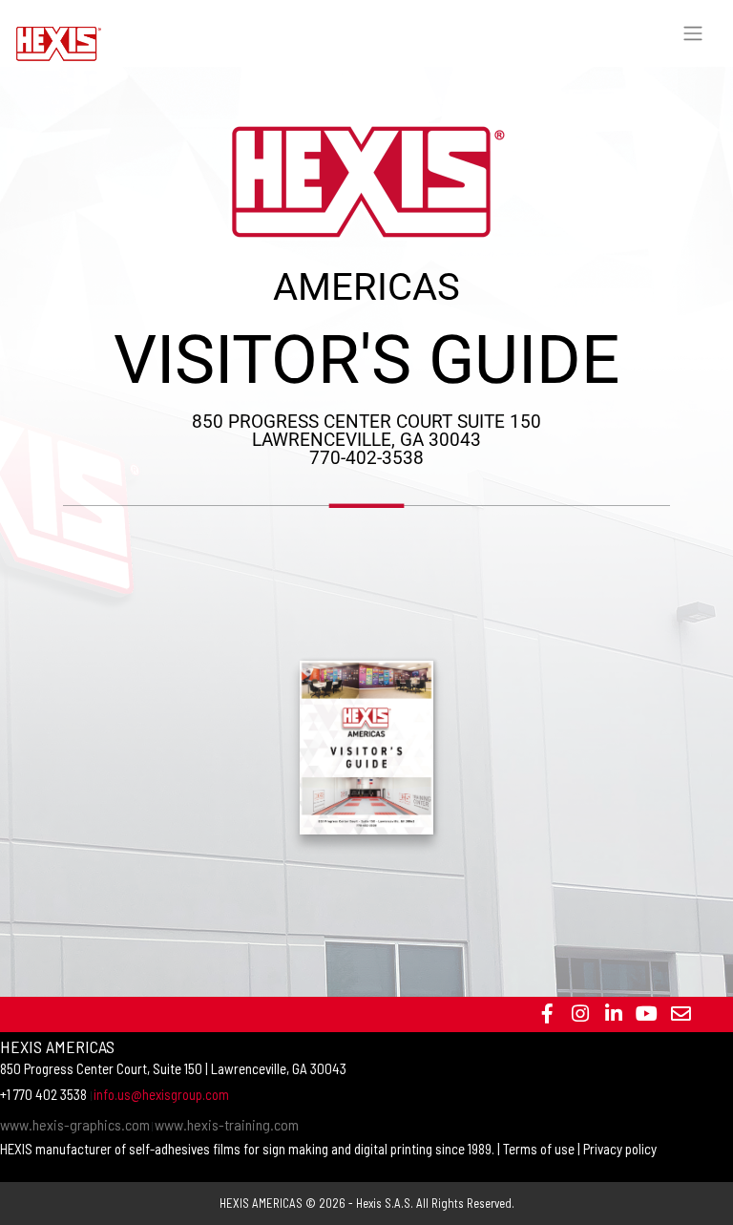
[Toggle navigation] (693, 33)
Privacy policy (620, 1148)
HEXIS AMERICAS (261, 1203)
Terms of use (538, 1148)
